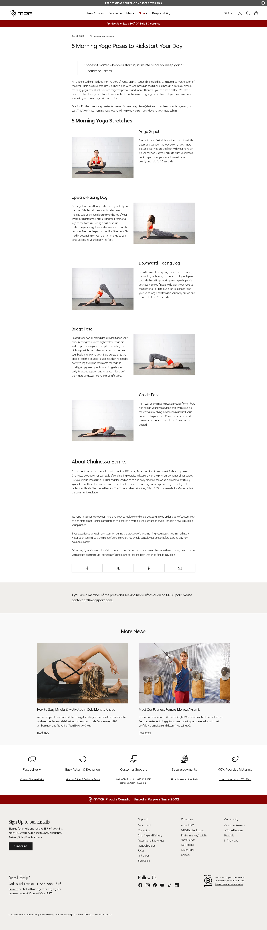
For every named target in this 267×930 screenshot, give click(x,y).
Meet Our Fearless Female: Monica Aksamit (169, 709)
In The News (231, 840)
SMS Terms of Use (81, 914)
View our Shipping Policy (32, 779)
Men (129, 13)
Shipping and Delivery (150, 835)
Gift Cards (143, 855)
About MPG (187, 825)
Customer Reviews (234, 825)
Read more (43, 732)
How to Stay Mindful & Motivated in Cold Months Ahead (76, 709)
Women (114, 13)
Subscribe (20, 846)
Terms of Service (62, 914)
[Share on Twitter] (118, 568)
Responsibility (161, 13)
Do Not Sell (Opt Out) (102, 914)
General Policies (146, 845)
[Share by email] (180, 568)
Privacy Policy (46, 914)
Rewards (229, 835)
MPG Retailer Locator (193, 830)
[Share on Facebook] (87, 568)
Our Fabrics (187, 844)
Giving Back (187, 850)
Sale (142, 13)
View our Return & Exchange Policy (83, 779)
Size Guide (144, 860)
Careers (185, 855)
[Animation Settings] (263, 3)
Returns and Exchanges (151, 840)
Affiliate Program (233, 830)
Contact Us (144, 830)
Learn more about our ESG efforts (235, 779)
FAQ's (141, 850)
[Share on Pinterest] (149, 568)
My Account (144, 825)
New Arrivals (95, 13)
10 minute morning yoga (102, 36)
